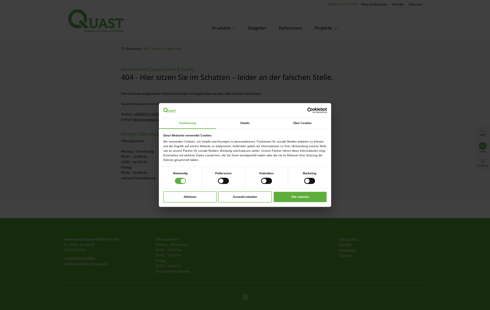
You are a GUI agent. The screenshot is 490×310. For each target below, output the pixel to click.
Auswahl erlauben (245, 196)
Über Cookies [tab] (302, 123)
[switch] (223, 181)
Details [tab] (245, 123)
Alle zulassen (300, 196)
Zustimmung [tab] (187, 123)
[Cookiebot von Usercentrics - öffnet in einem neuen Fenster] (310, 110)
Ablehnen (190, 196)
